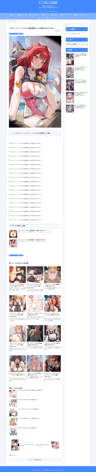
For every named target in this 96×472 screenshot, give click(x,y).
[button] (86, 34)
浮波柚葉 (21, 33)
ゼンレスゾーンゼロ (14, 33)
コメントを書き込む (35, 460)
